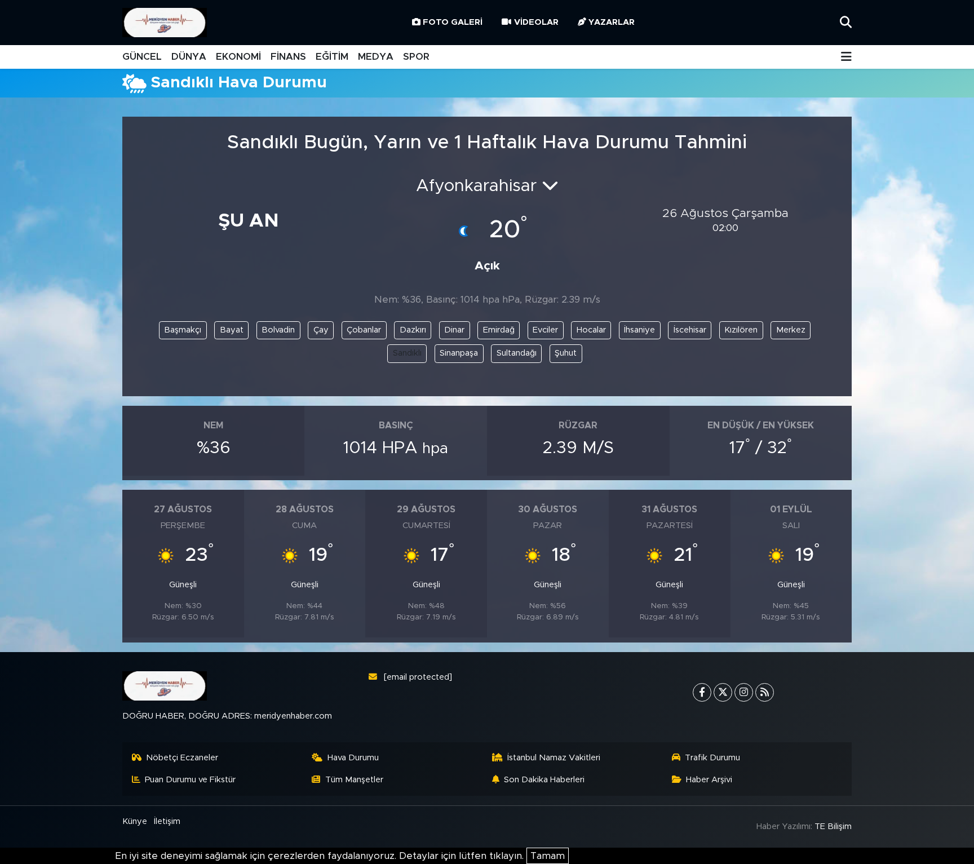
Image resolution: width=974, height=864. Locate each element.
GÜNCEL (142, 56)
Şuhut (566, 353)
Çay (321, 330)
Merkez (790, 330)
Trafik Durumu (712, 758)
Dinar (454, 330)
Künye (134, 821)
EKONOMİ (238, 56)
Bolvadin (278, 330)
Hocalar (591, 330)
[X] (723, 692)
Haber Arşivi (709, 780)
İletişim (167, 821)
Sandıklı (407, 353)
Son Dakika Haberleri (544, 780)
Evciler (545, 330)
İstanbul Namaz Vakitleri (553, 758)
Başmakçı (182, 330)
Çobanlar (364, 330)
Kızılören (741, 330)
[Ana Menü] (846, 57)
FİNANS (288, 56)
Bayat (232, 330)
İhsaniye (639, 330)
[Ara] (846, 22)
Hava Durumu (353, 758)
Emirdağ (499, 330)
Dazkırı (413, 330)
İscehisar (690, 330)
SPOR (416, 56)
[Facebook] (702, 692)
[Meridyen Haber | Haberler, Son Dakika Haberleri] (164, 23)
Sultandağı (517, 353)
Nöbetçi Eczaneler (182, 758)
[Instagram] (743, 692)
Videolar (536, 22)
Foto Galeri (452, 22)
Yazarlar (611, 22)
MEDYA (375, 56)
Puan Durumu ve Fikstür (190, 780)
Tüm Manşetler (354, 780)
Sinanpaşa (459, 353)
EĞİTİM (332, 56)
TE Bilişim (833, 826)
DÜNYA (188, 56)
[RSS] (764, 692)
